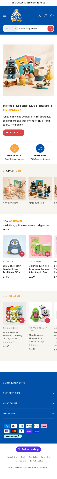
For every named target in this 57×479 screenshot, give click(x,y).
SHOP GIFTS (12, 132)
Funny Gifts (46, 457)
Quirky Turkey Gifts (23, 467)
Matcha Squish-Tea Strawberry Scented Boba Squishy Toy (38, 269)
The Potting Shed (36, 461)
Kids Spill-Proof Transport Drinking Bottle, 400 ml (12, 335)
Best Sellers (33, 457)
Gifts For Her (10, 203)
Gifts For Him (36, 203)
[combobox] (36, 28)
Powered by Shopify (40, 467)
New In (23, 457)
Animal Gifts (21, 461)
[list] (28, 152)
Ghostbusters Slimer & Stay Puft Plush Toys (36, 338)
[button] (4, 15)
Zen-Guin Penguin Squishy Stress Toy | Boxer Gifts (12, 269)
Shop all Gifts (12, 457)
